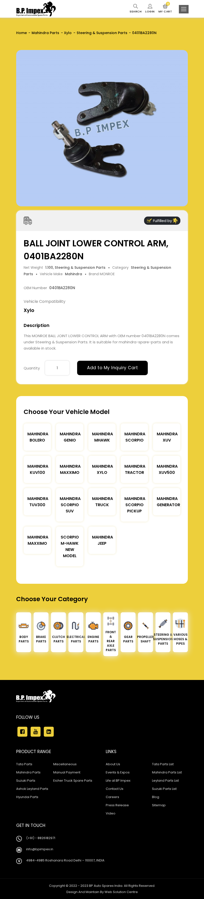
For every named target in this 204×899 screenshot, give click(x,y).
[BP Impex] (36, 8)
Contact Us (114, 788)
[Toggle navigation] (184, 9)
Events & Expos (118, 772)
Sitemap (159, 805)
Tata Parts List (163, 764)
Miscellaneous (65, 764)
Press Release (117, 805)
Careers (112, 797)
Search (136, 11)
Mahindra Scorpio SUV (70, 505)
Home (21, 32)
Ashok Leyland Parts (32, 788)
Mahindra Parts (45, 32)
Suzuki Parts (25, 780)
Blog (155, 797)
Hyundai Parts (27, 797)
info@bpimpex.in (39, 849)
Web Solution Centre (121, 892)
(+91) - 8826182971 (40, 838)
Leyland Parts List (165, 780)
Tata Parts (24, 764)
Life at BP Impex (118, 780)
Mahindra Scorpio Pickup (134, 505)
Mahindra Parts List (167, 772)
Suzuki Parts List (164, 788)
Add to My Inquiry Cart (112, 368)
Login (150, 11)
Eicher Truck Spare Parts (72, 780)
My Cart (165, 8)
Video (110, 813)
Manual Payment (66, 772)
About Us (113, 764)
